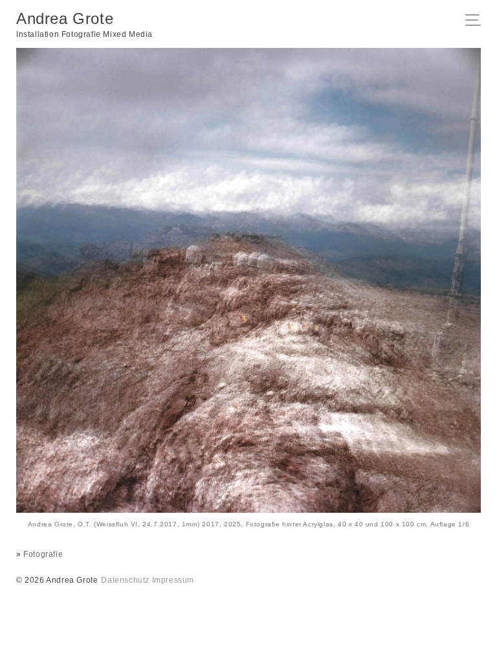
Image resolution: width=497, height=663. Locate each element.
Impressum (173, 580)
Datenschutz (125, 580)
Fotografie (43, 554)
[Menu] (476, 21)
